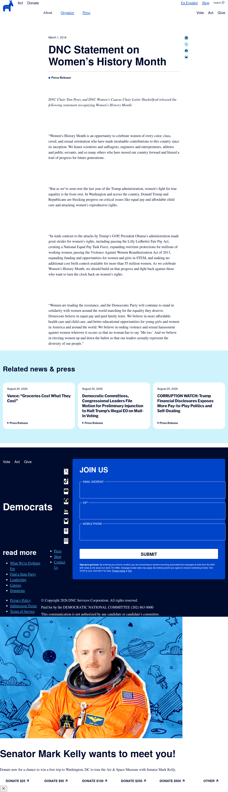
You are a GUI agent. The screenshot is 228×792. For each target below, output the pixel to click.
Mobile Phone (92, 523)
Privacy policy (118, 570)
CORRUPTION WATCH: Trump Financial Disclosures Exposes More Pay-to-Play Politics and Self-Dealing (185, 403)
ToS (130, 570)
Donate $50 (54, 780)
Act (20, 2)
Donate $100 (92, 780)
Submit (149, 554)
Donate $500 (170, 780)
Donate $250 (131, 780)
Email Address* (93, 481)
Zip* (85, 502)
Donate (33, 2)
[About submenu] (54, 12)
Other (209, 780)
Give (221, 12)
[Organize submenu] (76, 12)
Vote (200, 12)
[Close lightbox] (3, 789)
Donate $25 (15, 780)
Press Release (61, 77)
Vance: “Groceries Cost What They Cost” (39, 398)
